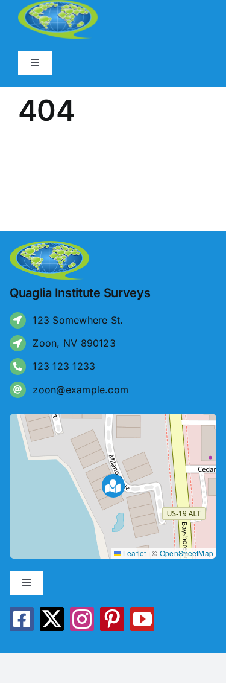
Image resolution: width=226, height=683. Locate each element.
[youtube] (142, 619)
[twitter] (52, 619)
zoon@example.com (80, 389)
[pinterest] (112, 619)
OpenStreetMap (186, 553)
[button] (113, 486)
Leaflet (133, 553)
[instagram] (82, 619)
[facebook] (22, 619)
